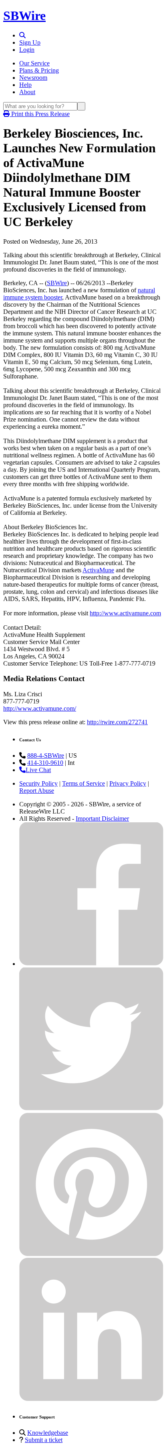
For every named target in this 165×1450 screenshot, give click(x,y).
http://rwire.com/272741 (117, 722)
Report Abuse (36, 790)
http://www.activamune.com (125, 613)
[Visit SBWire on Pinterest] (91, 1254)
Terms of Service (83, 783)
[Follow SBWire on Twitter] (91, 1108)
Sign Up (29, 42)
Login (26, 49)
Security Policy (38, 783)
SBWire (24, 15)
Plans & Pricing (39, 70)
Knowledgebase (47, 1432)
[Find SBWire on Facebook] (91, 963)
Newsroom (33, 77)
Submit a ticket (43, 1439)
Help (25, 84)
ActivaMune (98, 570)
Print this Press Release (40, 113)
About (27, 92)
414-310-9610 (45, 762)
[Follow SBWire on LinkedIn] (91, 1399)
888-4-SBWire (45, 755)
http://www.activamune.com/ (39, 708)
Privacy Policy (127, 783)
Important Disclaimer (102, 818)
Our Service (34, 63)
